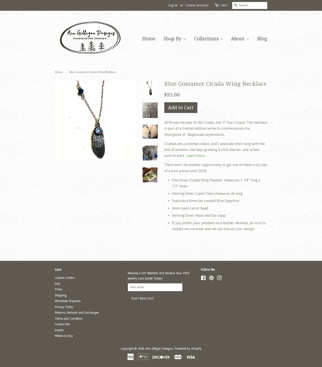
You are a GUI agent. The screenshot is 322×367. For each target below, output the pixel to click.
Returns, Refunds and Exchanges (77, 312)
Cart (224, 5)
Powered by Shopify (188, 348)
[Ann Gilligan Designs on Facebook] (203, 279)
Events (59, 330)
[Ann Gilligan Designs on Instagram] (219, 279)
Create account (197, 5)
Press (58, 289)
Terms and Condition (68, 318)
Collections (207, 38)
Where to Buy (64, 336)
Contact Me (62, 324)
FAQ (57, 283)
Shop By (173, 38)
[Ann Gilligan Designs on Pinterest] (211, 279)
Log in (173, 5)
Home (149, 38)
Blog (262, 38)
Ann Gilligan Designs (159, 348)
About (238, 38)
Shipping (61, 295)
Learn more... (197, 156)
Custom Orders (64, 277)
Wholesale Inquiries (68, 301)
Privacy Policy (64, 307)
